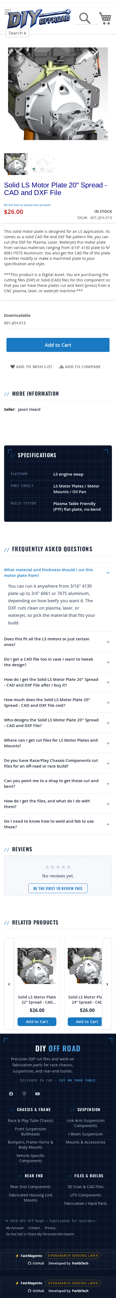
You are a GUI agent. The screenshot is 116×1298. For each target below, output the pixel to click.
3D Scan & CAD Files (85, 1186)
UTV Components (85, 1195)
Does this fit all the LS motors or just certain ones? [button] (47, 641)
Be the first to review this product (27, 205)
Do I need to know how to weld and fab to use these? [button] (49, 824)
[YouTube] (37, 1094)
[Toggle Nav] (8, 12)
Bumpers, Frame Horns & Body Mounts (30, 1145)
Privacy (50, 1228)
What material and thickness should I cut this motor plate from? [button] (48, 572)
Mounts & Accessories (85, 1142)
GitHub (38, 1263)
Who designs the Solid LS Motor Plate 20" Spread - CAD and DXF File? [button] (51, 722)
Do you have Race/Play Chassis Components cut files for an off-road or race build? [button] (51, 763)
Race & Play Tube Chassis (30, 1120)
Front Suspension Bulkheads (30, 1131)
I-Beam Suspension (85, 1134)
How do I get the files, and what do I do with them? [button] (47, 803)
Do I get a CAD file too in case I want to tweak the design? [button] (48, 662)
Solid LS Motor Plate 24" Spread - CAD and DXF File (87, 1000)
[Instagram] (24, 1094)
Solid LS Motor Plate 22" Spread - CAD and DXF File (37, 1000)
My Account (14, 1228)
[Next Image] (106, 94)
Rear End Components (30, 1186)
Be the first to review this (58, 888)
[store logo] (39, 18)
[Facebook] (11, 1094)
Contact (34, 1228)
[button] (16, 164)
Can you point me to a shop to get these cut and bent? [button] (51, 783)
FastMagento (28, 1255)
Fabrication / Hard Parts (85, 1203)
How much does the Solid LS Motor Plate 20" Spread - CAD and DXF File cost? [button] (47, 702)
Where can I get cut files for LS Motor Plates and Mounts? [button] (51, 743)
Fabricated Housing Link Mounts (30, 1198)
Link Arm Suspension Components (86, 1123)
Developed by (68, 1263)
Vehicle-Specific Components (30, 1158)
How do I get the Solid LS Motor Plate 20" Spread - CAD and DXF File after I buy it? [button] (51, 682)
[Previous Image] (9, 94)
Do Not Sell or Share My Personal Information (40, 1234)
